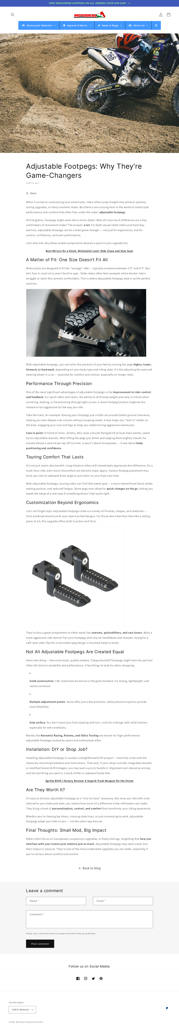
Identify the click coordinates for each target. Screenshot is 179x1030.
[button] (12, 15)
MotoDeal (20, 1022)
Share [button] (33, 193)
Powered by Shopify (34, 1022)
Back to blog (92, 868)
